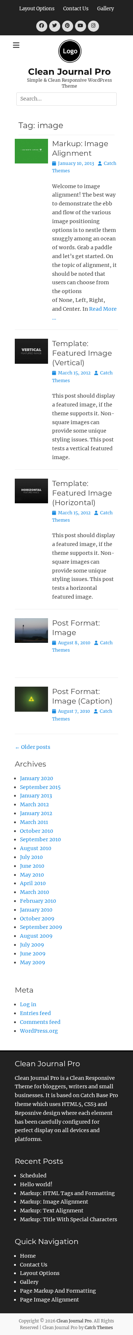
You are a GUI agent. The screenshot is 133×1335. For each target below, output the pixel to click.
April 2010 (33, 883)
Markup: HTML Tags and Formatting (67, 1193)
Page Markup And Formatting (58, 1291)
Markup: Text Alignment (51, 1210)
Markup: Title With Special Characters (68, 1219)
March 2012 (34, 804)
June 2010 (32, 866)
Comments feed (40, 1022)
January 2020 (36, 778)
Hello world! (36, 1184)
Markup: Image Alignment (54, 1201)
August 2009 (36, 936)
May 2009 (32, 962)
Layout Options (37, 9)
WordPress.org (39, 1031)
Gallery (105, 9)
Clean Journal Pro (69, 71)
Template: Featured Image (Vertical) (82, 353)
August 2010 (35, 848)
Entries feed (35, 1013)
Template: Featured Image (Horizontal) (82, 493)
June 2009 (32, 953)
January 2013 (36, 795)
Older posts (32, 747)
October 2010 (36, 831)
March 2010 (34, 892)
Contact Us (76, 9)
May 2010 (32, 874)
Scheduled (33, 1175)
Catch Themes (99, 1327)
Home (28, 1256)
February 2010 (38, 901)
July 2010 (31, 857)
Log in (28, 1004)
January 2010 (36, 909)
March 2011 (34, 822)
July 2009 (32, 944)
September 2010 (40, 839)
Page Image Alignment (49, 1299)
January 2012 (36, 813)
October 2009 (37, 918)
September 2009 (41, 927)
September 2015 (40, 787)
